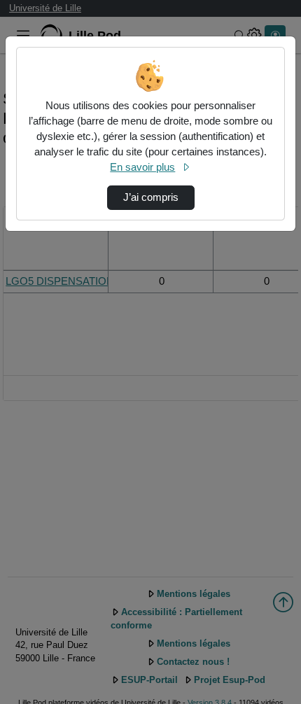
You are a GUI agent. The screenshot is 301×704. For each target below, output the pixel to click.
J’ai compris (150, 197)
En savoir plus (142, 167)
